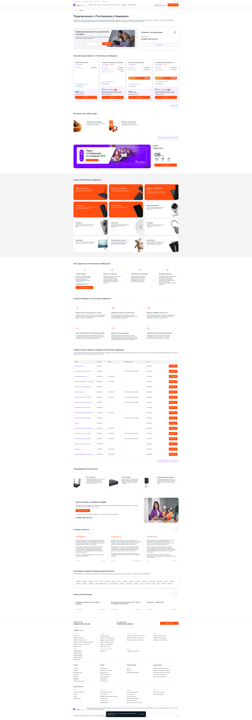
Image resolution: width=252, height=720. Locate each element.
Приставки (129, 670)
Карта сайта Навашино (158, 694)
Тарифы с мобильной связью (106, 642)
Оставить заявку (84, 287)
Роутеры (129, 668)
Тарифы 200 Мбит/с (78, 653)
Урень (158, 583)
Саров (141, 583)
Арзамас (78, 581)
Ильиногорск (152, 581)
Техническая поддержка (132, 692)
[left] (172, 529)
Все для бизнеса (104, 668)
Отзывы (75, 696)
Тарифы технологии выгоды (159, 635)
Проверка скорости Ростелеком (134, 702)
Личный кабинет (103, 698)
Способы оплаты (104, 700)
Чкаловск (164, 583)
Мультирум (76, 678)
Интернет (99, 5)
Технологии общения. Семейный (83, 418)
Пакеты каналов (77, 698)
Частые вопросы (130, 694)
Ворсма (114, 581)
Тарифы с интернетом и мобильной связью (83, 642)
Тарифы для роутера (105, 646)
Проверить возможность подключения (167, 137)
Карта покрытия (103, 694)
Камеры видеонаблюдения (133, 672)
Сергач (153, 583)
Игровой (77, 423)
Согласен (142, 714)
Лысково (85, 583)
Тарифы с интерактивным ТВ (106, 644)
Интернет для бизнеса (105, 674)
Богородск (91, 581)
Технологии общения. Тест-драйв (112, 62)
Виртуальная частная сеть (106, 670)
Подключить (86, 97)
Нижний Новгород (113, 583)
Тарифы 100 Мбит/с (78, 651)
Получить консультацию (83, 510)
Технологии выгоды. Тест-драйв (82, 397)
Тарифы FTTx (103, 651)
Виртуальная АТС (104, 681)
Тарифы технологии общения (160, 640)
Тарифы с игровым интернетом (107, 637)
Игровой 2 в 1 (78, 449)
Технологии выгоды (79, 392)
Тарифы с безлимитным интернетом (135, 640)
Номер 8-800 (103, 678)
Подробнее (102, 609)
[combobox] (88, 43)
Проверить (107, 43)
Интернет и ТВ (106, 5)
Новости (75, 694)
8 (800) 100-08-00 (125, 624)
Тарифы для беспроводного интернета (136, 635)
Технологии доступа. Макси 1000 (83, 444)
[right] (176, 529)
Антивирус (76, 674)
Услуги (94, 5)
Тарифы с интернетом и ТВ (80, 640)
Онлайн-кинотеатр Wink (79, 692)
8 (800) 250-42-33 (160, 6)
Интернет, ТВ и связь (115, 5)
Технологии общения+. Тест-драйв (83, 402)
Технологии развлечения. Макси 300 (83, 412)
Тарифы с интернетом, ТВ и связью (82, 644)
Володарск (107, 581)
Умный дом (76, 676)
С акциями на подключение (133, 651)
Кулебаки (171, 581)
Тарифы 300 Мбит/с (78, 655)
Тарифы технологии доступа (160, 637)
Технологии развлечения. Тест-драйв (165, 62)
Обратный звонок (173, 5)
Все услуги (76, 668)
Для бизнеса (78, 1)
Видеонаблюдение (78, 672)
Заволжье (145, 581)
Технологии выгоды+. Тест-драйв (83, 433)
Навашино (176, 1)
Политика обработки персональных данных (121, 708)
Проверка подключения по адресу (91, 1)
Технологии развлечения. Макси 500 (83, 428)
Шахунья (170, 583)
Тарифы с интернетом (79, 637)
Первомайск (129, 583)
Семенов (147, 583)
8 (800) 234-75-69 (139, 21)
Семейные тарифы (104, 635)
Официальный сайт (104, 702)
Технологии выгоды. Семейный (82, 438)
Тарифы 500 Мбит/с (78, 657)
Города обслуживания (132, 700)
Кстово (166, 581)
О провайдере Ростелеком (106, 692)
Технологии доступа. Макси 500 (82, 407)
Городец (131, 581)
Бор (96, 581)
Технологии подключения (132, 698)
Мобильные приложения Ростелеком (108, 696)
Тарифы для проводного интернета (135, 637)
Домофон (76, 670)
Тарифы (90, 5)
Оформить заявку (169, 623)
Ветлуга (101, 581)
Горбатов (125, 581)
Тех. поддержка (159, 44)
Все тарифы (174, 105)
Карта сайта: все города (159, 692)
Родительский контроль (79, 681)
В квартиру (81, 630)
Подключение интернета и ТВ (160, 674)
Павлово (122, 583)
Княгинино (159, 581)
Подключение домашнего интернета (161, 672)
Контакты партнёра (131, 696)
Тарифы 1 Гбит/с (77, 659)
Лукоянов (78, 583)
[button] (126, 21)
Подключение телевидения (159, 676)
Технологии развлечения (136, 62)
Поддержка (105, 1)
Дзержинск (138, 581)
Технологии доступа (81, 62)
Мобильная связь (132, 5)
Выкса (119, 581)
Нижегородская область (101, 583)
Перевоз (136, 583)
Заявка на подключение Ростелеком (161, 670)
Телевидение (124, 5)
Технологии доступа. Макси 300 (82, 387)
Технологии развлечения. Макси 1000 (84, 454)
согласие (124, 713)
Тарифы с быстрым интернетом (107, 640)
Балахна (84, 581)
